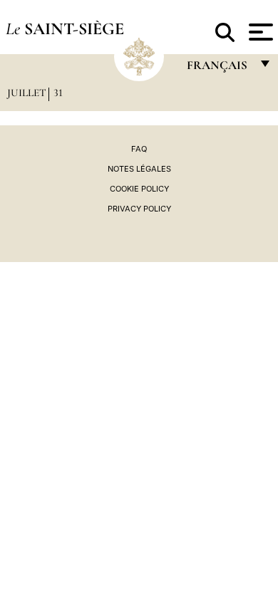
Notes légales (139, 169)
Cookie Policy (139, 189)
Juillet (26, 92)
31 (58, 92)
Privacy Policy (139, 209)
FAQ (139, 149)
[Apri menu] (259, 32)
